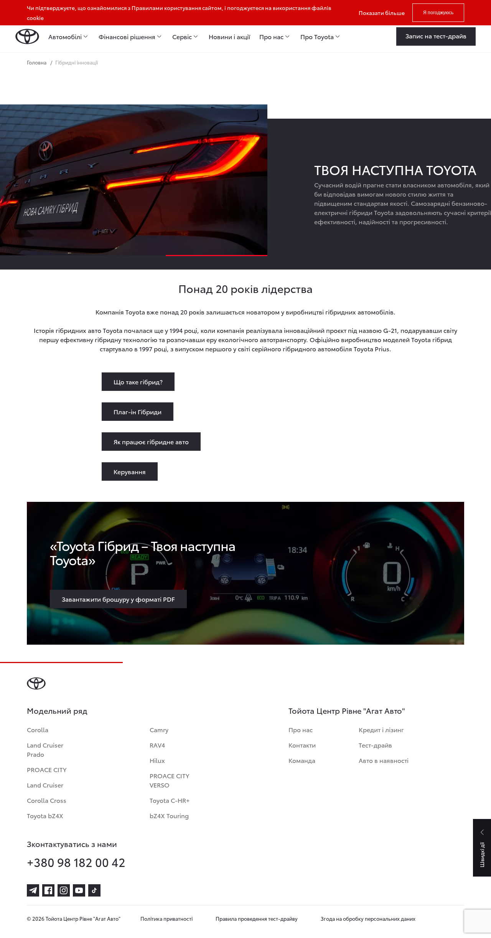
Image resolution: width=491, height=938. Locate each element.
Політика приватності (166, 918)
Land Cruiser (45, 784)
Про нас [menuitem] (271, 36)
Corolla (37, 729)
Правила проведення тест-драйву (257, 918)
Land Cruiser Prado (45, 749)
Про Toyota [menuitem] (317, 36)
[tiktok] (94, 890)
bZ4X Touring (169, 815)
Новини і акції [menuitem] (229, 36)
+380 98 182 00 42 (76, 862)
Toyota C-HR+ (169, 800)
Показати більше (382, 13)
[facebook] (48, 890)
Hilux (157, 760)
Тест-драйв (375, 744)
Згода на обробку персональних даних (368, 918)
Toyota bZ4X (45, 815)
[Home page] (27, 36)
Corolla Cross (46, 800)
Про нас (300, 729)
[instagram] (64, 890)
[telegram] (33, 890)
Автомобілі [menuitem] (65, 36)
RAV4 (157, 744)
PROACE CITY (46, 769)
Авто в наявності (384, 760)
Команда (301, 760)
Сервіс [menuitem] (182, 36)
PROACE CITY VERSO (169, 780)
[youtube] (79, 890)
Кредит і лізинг (381, 729)
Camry (159, 729)
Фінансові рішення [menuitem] (127, 36)
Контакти (302, 744)
